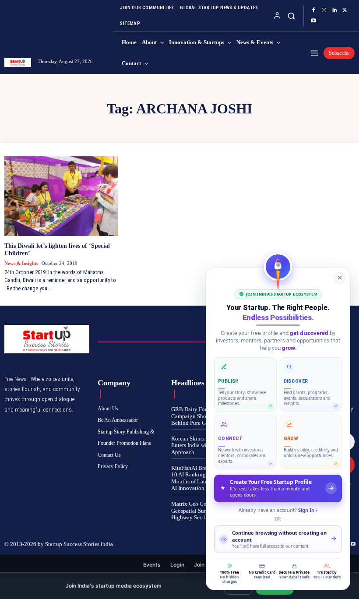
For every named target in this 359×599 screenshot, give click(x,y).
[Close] (339, 277)
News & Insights (21, 263)
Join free (205, 564)
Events (152, 564)
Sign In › (307, 510)
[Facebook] (313, 10)
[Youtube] (313, 21)
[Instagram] (324, 10)
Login (177, 564)
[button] (291, 15)
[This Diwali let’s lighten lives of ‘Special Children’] (61, 196)
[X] (345, 10)
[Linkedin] (334, 10)
